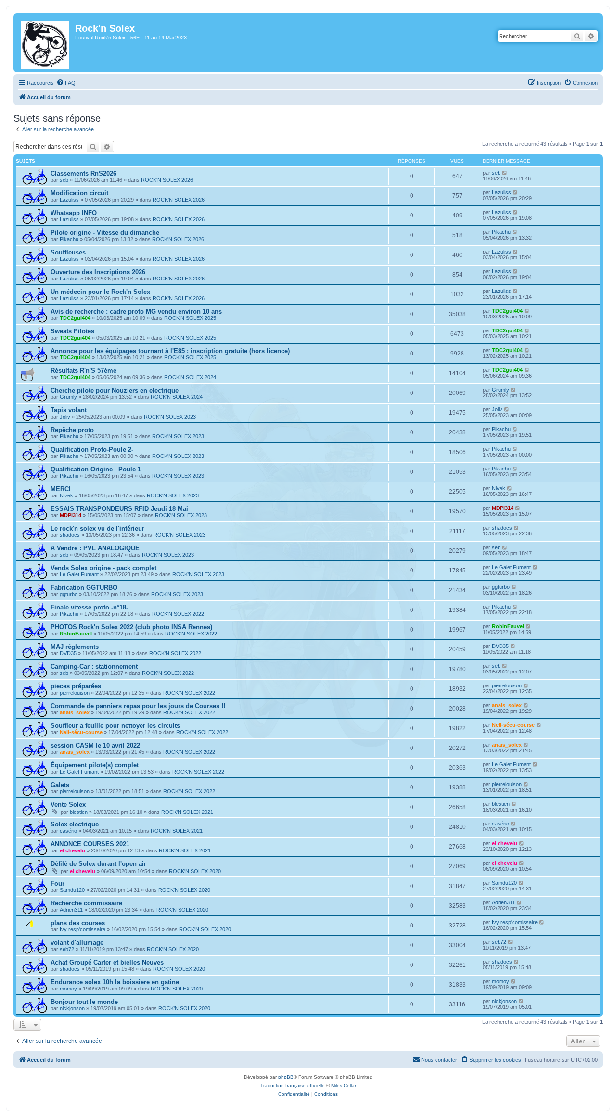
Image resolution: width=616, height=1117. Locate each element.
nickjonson (72, 1008)
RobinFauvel (76, 633)
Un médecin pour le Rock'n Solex (100, 291)
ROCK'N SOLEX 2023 (170, 416)
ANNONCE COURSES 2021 (90, 844)
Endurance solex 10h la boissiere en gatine (115, 982)
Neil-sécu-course (81, 732)
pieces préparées (76, 686)
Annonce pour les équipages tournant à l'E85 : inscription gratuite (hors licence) (170, 351)
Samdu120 (72, 890)
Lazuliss (69, 200)
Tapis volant (69, 410)
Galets (60, 784)
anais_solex (75, 712)
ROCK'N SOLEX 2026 (167, 180)
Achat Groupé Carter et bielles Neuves (107, 962)
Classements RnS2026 (83, 173)
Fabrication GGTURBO (84, 587)
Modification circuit (79, 193)
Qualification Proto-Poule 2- (92, 449)
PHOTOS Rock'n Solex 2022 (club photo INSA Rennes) (131, 627)
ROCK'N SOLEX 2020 (195, 871)
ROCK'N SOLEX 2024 (190, 377)
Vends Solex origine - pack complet (103, 567)
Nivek (66, 495)
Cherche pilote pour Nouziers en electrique (115, 390)
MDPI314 (70, 515)
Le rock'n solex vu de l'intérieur (97, 528)
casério (68, 831)
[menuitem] (66, 83)
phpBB (286, 1076)
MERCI (61, 489)
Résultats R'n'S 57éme (83, 370)
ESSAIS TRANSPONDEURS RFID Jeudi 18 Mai (119, 508)
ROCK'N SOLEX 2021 (187, 812)
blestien (79, 812)
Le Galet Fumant (79, 574)
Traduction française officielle (292, 1085)
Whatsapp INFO (74, 212)
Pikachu (69, 239)
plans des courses (78, 923)
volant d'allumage (77, 942)
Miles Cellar (343, 1085)
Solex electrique (75, 824)
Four (57, 883)
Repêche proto (72, 429)
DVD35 (68, 653)
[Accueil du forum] (45, 43)
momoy (68, 988)
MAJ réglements (75, 646)
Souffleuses (68, 252)
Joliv (65, 416)
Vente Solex (68, 804)
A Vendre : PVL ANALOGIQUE (95, 548)
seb (64, 180)
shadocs (70, 535)
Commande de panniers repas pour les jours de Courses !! (138, 706)
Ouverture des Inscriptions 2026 (98, 272)
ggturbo (68, 594)
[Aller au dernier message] (505, 173)
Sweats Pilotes (72, 331)
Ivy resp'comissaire (82, 929)
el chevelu (72, 850)
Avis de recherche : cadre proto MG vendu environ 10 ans (136, 311)
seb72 (67, 949)
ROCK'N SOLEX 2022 (178, 614)
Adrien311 (71, 910)
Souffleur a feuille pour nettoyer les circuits (115, 725)
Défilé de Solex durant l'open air (98, 863)
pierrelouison (75, 693)
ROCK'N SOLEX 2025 (190, 318)
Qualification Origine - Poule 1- (97, 469)
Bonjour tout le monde (84, 1001)
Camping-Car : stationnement (94, 666)
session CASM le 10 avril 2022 (95, 745)
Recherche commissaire (86, 903)
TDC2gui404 (75, 318)
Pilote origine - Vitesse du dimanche (105, 232)
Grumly (68, 397)
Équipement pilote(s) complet (95, 765)
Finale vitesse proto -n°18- (89, 607)
